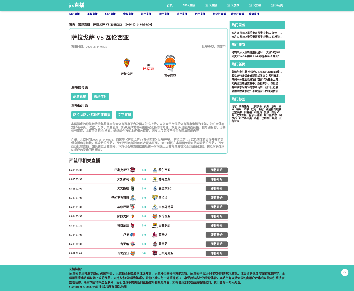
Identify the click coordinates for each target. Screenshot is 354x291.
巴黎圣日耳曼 (269, 118)
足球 (234, 106)
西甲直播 (200, 14)
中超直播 (128, 14)
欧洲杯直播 (237, 14)
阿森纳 (248, 112)
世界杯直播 (219, 14)
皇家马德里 (255, 115)
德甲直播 (164, 14)
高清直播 (79, 96)
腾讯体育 (100, 96)
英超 (266, 106)
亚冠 (261, 109)
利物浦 (258, 112)
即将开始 (217, 170)
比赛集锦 (244, 106)
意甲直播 (182, 14)
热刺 (256, 118)
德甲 (239, 109)
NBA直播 (189, 5)
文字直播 (124, 115)
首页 (170, 5)
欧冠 (253, 109)
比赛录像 (256, 106)
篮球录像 (233, 5)
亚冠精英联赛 (273, 109)
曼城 (266, 112)
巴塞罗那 (237, 112)
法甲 (246, 109)
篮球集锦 (255, 5)
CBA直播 (110, 14)
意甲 (274, 106)
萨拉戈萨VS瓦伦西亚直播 (91, 115)
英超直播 (92, 14)
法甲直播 (146, 14)
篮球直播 (211, 5)
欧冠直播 (254, 14)
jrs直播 (76, 5)
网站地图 (121, 286)
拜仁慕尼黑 (245, 118)
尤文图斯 (241, 115)
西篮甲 (221, 46)
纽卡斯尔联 (270, 115)
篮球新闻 (277, 5)
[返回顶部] (344, 272)
